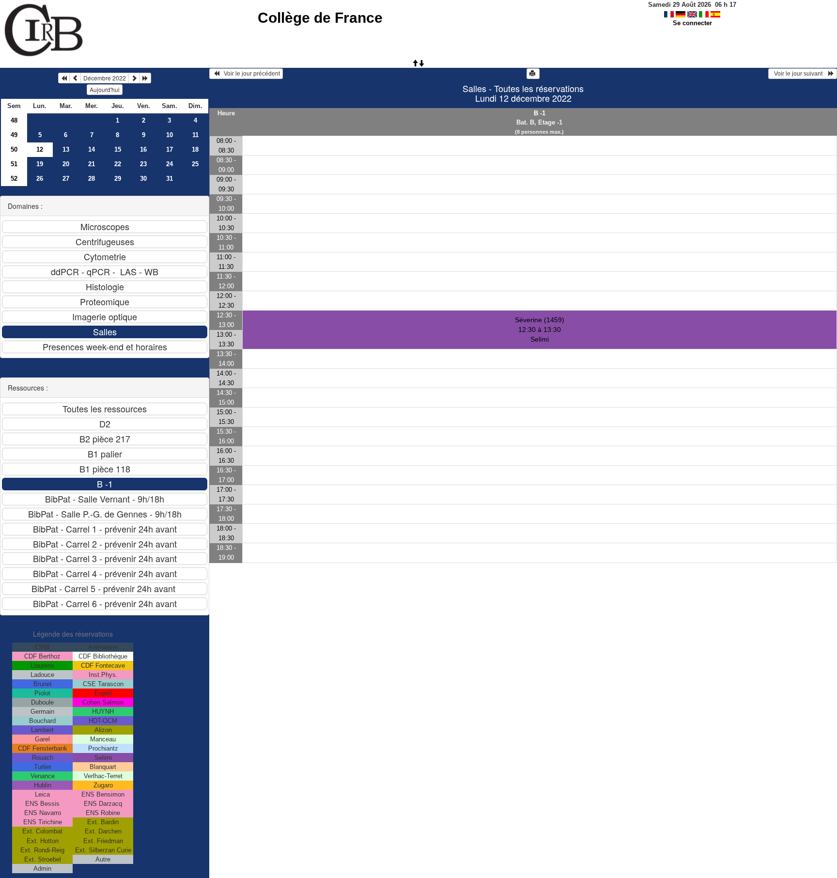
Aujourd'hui (105, 89)
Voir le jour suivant (799, 73)
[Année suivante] (145, 78)
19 (39, 164)
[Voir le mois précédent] (75, 78)
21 (91, 164)
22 (117, 164)
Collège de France (320, 18)
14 (91, 149)
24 (169, 164)
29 (117, 178)
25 (195, 164)
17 (169, 149)
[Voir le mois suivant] (134, 78)
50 (14, 149)
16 (143, 149)
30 (143, 178)
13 (65, 149)
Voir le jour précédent (249, 73)
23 (143, 164)
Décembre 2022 (104, 78)
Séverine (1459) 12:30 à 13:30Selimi (539, 329)
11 (195, 135)
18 (195, 149)
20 (65, 164)
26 (39, 178)
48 (14, 120)
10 (169, 135)
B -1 (539, 113)
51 (14, 164)
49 (14, 135)
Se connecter (692, 23)
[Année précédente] (64, 78)
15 (117, 149)
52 (14, 178)
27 (65, 178)
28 (91, 178)
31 (169, 178)
